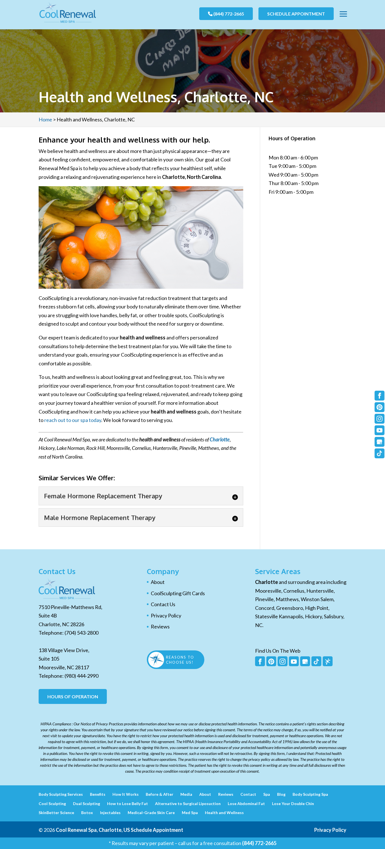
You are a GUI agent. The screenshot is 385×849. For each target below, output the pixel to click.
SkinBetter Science (56, 812)
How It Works (125, 794)
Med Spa (190, 812)
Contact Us (163, 604)
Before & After (159, 794)
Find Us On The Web (277, 651)
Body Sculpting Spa (310, 794)
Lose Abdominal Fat (246, 803)
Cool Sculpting (52, 803)
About (158, 582)
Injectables (110, 812)
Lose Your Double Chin (293, 803)
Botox (87, 812)
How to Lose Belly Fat (127, 803)
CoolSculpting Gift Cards (178, 593)
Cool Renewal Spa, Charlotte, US (93, 830)
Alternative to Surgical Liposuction (188, 803)
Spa (266, 794)
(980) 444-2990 (81, 676)
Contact (248, 794)
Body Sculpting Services (61, 794)
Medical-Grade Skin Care (151, 812)
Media (186, 794)
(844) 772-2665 (228, 13)
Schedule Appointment (296, 13)
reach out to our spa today (72, 420)
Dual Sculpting (86, 803)
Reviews (160, 626)
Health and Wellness (224, 812)
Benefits (97, 794)
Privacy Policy (166, 615)
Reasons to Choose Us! (180, 659)
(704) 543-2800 (81, 633)
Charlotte (220, 439)
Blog (281, 794)
